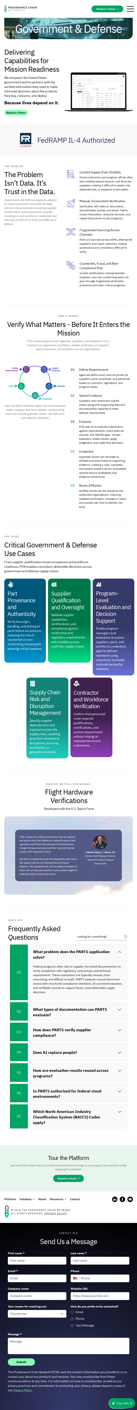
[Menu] (130, 9)
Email (13, 1271)
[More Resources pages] (65, 1199)
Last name (79, 1253)
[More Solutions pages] (34, 1199)
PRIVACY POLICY (55, 1213)
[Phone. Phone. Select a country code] (76, 1278)
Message (15, 1334)
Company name (18, 1288)
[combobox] (37, 1314)
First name (16, 1253)
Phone (75, 1271)
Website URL (79, 1288)
